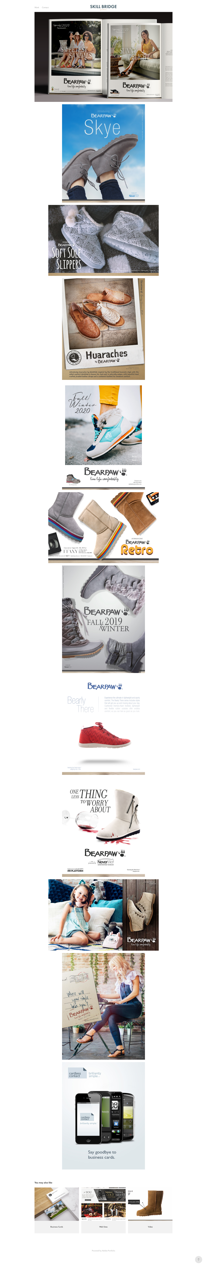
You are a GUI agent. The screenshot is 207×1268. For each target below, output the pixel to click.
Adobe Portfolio (108, 1251)
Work (36, 7)
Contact (45, 7)
